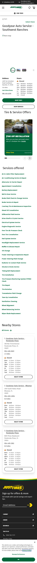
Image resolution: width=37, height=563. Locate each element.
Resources (6, 525)
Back (5, 19)
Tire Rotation (7, 289)
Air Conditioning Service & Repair (14, 178)
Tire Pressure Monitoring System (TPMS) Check (16, 280)
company (5, 514)
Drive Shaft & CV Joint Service (12, 218)
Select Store (30, 22)
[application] (30, 158)
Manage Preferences (18, 554)
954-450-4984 (9, 396)
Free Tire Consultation (10, 234)
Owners (5, 520)
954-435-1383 (9, 443)
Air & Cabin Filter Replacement (13, 174)
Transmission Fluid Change (12, 293)
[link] (27, 2)
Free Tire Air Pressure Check (12, 230)
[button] (33, 70)
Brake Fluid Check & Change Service (15, 198)
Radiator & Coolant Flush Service (14, 263)
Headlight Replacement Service (13, 243)
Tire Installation (8, 275)
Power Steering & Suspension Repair (15, 255)
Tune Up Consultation (10, 297)
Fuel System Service (9, 238)
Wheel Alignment (8, 305)
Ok (18, 559)
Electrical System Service (11, 222)
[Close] (35, 542)
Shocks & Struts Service (10, 267)
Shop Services (18, 106)
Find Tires (19, 13)
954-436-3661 (9, 351)
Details (23, 141)
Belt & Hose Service (9, 194)
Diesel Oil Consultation (10, 210)
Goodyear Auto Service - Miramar (19, 386)
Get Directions (7, 90)
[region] (18, 551)
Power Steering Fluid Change (12, 259)
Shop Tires (18, 100)
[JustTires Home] (16, 7)
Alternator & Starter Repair (12, 182)
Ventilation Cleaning (9, 301)
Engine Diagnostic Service (11, 226)
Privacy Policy (27, 550)
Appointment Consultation (11, 186)
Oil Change (6, 251)
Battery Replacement (9, 190)
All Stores (5, 330)
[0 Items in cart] (34, 7)
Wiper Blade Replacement (11, 313)
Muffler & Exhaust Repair (11, 247)
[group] (13, 70)
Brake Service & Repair (10, 202)
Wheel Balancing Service (11, 309)
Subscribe (29, 505)
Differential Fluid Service (11, 214)
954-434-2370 (6, 93)
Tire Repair (6, 285)
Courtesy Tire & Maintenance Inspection (16, 206)
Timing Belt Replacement (11, 271)
